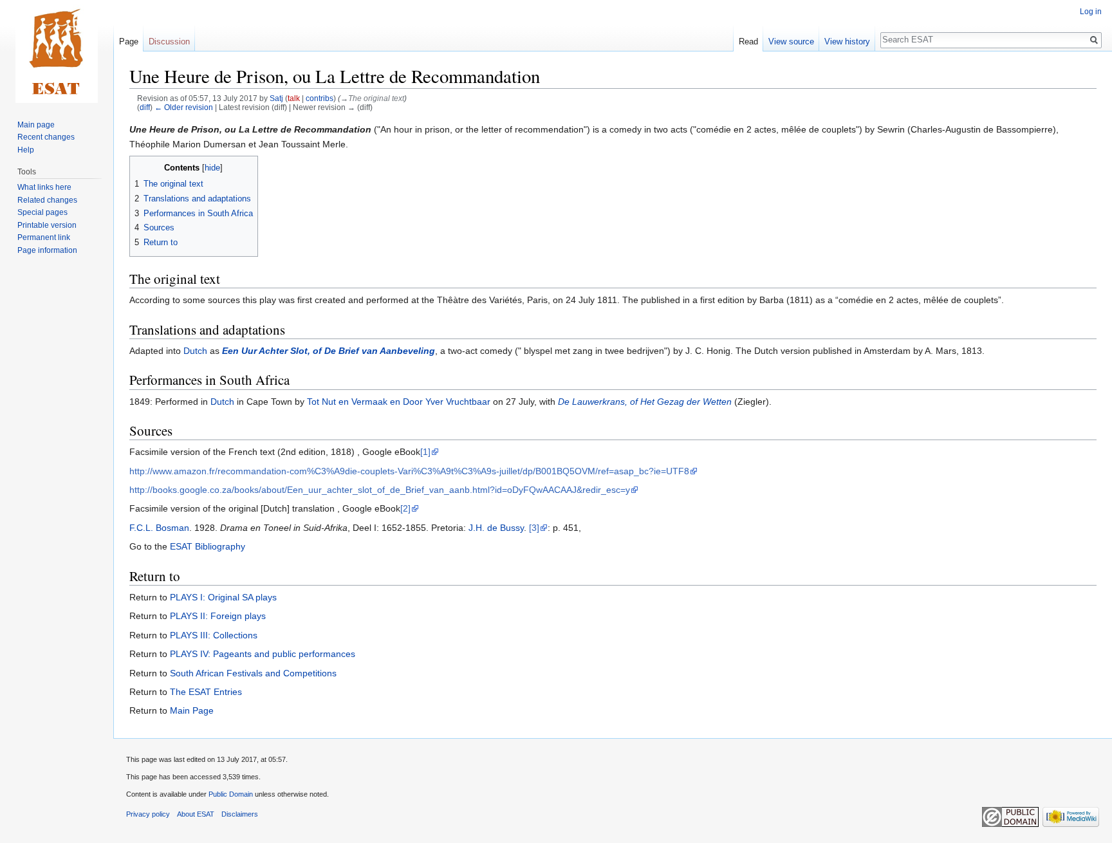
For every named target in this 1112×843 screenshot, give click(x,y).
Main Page (192, 710)
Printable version (47, 225)
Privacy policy (148, 814)
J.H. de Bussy (496, 528)
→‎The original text (372, 98)
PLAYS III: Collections (213, 635)
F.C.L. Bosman (159, 528)
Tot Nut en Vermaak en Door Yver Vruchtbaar (398, 401)
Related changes (47, 200)
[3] (534, 528)
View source (791, 41)
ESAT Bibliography (207, 546)
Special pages (42, 212)
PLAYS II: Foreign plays (218, 616)
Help (25, 149)
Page (128, 41)
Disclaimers (239, 814)
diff (145, 107)
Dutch (195, 351)
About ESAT (195, 814)
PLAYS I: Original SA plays (223, 597)
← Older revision (183, 107)
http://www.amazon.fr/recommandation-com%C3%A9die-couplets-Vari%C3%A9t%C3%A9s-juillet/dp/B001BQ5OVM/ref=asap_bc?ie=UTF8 (409, 471)
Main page (36, 124)
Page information (47, 250)
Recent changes (46, 137)
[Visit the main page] (56, 51)
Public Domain (230, 794)
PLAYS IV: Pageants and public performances (262, 654)
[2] (405, 508)
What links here (44, 187)
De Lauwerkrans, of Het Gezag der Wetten (645, 401)
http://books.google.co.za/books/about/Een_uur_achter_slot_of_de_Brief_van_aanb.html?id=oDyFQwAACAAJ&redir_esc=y (379, 490)
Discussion (169, 41)
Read (748, 41)
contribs (319, 98)
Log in (1091, 11)
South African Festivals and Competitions (253, 673)
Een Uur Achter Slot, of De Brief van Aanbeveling (328, 351)
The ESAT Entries (206, 692)
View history (847, 41)
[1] (425, 452)
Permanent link (43, 237)
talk (294, 98)
